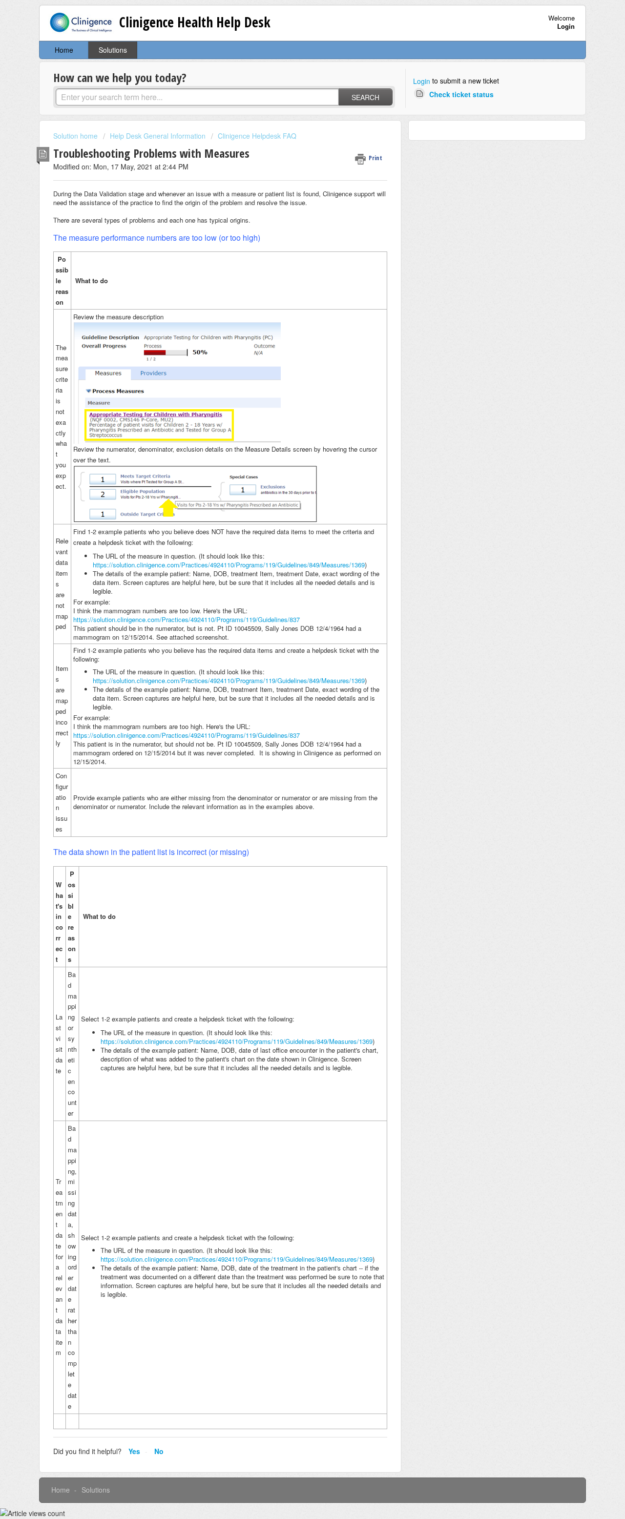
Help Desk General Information (158, 136)
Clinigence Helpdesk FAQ (257, 136)
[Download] (294, 651)
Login (421, 81)
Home (64, 50)
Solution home (76, 136)
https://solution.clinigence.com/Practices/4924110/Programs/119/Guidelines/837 (186, 619)
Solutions (113, 50)
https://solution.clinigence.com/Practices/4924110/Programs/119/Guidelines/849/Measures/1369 (229, 564)
